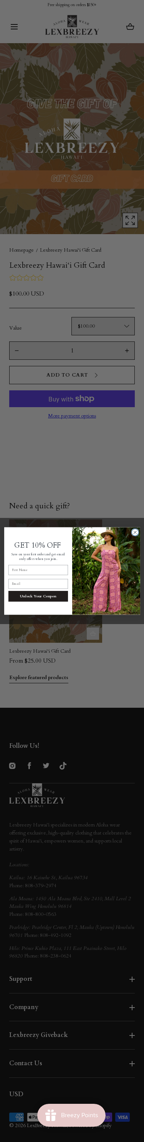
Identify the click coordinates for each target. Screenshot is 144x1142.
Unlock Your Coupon (38, 596)
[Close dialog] (134, 532)
